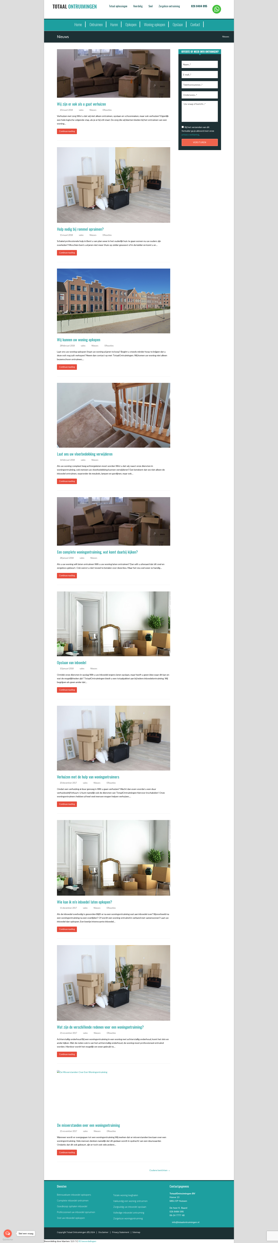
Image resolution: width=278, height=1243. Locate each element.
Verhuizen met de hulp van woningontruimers (88, 777)
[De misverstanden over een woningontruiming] (113, 1094)
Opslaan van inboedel (71, 662)
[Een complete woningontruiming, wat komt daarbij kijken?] (113, 521)
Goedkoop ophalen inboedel (72, 1206)
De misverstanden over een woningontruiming (88, 1125)
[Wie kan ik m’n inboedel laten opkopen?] (113, 858)
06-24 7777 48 (177, 1215)
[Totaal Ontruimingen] (79, 6)
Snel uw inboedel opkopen (71, 1217)
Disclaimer (103, 1232)
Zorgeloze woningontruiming (128, 1218)
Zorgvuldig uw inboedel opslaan (129, 1206)
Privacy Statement (120, 1232)
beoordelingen (87, 1241)
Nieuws (93, 110)
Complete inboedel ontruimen (72, 1200)
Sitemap (136, 1232)
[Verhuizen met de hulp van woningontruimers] (113, 738)
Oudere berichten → (159, 1170)
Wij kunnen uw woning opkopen (78, 339)
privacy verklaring (190, 134)
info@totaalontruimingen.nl (185, 1222)
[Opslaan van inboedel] (113, 623)
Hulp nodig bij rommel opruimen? (80, 229)
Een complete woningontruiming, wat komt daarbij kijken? (97, 552)
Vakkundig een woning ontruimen (130, 1201)
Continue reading (67, 131)
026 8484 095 (199, 6)
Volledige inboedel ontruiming (128, 1212)
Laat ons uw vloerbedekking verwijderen (84, 454)
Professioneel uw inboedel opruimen (76, 1212)
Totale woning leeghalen (125, 1195)
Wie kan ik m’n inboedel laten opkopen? (84, 902)
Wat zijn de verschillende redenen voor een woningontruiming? (100, 1027)
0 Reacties (107, 110)
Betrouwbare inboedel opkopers (74, 1194)
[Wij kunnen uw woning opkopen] (113, 301)
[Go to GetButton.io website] (8, 1240)
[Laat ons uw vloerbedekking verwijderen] (113, 415)
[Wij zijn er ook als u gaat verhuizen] (113, 73)
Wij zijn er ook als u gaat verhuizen (81, 104)
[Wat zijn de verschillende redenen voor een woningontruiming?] (113, 983)
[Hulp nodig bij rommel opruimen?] (113, 185)
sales (81, 110)
